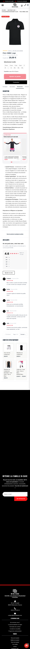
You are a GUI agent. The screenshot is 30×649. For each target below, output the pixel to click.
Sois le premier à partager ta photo (15, 234)
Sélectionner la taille (10, 62)
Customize (16, 82)
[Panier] (28, 5)
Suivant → (23, 334)
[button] (2, 5)
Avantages (5, 86)
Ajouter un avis (9, 272)
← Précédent (7, 334)
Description (12, 86)
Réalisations (20, 86)
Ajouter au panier (15, 76)
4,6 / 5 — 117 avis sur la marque (15, 50)
